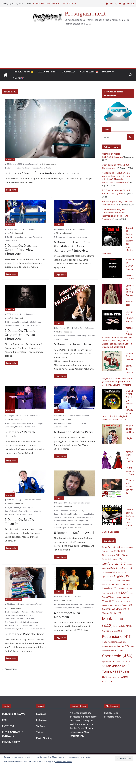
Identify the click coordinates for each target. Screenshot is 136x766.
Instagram (41, 720)
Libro (120, 592)
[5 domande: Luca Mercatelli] (74, 578)
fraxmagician (78, 597)
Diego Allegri (108, 572)
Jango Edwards (69, 517)
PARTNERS (8, 726)
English (122, 576)
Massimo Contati (11, 240)
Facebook (41, 714)
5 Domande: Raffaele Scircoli (20, 434)
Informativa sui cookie (63, 762)
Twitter (40, 732)
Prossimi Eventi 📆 (89, 71)
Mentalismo (9, 427)
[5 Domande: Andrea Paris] (74, 397)
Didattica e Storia (121, 568)
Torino (112, 671)
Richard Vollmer (11, 629)
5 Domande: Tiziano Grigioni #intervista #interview (20, 334)
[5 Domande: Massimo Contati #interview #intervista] (25, 211)
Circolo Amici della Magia (14, 619)
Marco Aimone (22, 626)
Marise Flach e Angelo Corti (77, 521)
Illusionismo (122, 584)
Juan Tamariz (10, 515)
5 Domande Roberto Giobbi (25, 634)
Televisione (117, 666)
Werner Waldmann (38, 629)
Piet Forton (33, 626)
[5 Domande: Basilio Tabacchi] (25, 481)
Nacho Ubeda (45, 168)
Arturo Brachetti (111, 547)
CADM (7, 615)
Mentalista (19, 427)
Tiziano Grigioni (36, 325)
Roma (79, 524)
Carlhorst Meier (17, 615)
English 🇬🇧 (18, 78)
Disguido (121, 572)
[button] (112, 72)
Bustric (72, 511)
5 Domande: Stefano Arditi (74, 532)
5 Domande (60, 237)
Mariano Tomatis (123, 605)
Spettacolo (117, 656)
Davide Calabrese (34, 322)
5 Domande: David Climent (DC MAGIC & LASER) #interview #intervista (74, 246)
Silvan (29, 515)
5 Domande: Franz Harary (73, 344)
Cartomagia (28, 615)
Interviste (10, 159)
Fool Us (30, 424)
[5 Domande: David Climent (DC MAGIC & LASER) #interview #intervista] (74, 211)
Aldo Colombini (72, 604)
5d (8, 237)
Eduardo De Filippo (61, 514)
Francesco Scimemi (111, 581)
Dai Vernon (30, 619)
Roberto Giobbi (24, 629)
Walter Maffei (114, 677)
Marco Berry (108, 605)
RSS (4, 720)
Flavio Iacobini (75, 514)
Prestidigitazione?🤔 (23, 71)
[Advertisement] (68, 48)
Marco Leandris (60, 521)
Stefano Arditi (88, 524)
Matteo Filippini (111, 613)
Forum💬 (106, 71)
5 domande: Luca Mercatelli (67, 615)
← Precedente (9, 669)
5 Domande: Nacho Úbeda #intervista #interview (42, 173)
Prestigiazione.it (85, 13)
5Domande (11, 168)
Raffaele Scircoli (31, 427)
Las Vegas (39, 424)
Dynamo (107, 577)
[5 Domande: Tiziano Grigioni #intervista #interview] (25, 296)
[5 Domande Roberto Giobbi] (25, 582)
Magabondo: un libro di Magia (130, 432)
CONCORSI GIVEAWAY (13, 714)
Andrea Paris (81, 424)
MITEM (57, 524)
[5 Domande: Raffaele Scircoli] (25, 397)
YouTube (40, 726)
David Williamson (25, 511)
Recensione (117, 636)
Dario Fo (79, 511)
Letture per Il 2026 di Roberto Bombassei (130, 295)
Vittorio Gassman (74, 528)
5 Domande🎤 (68, 71)
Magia (108, 601)
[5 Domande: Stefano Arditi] (74, 483)
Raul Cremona (112, 631)
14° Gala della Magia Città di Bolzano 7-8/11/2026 (54, 3)
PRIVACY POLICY (11, 742)
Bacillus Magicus (26, 508)
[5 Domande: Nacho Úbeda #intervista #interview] (50, 128)
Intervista (20, 168)
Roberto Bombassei (115, 642)
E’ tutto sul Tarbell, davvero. (130, 486)
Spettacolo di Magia (113, 661)
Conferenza (114, 563)
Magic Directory (44, 738)
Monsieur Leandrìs (68, 524)
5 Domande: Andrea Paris (73, 432)
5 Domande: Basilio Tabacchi (19, 521)
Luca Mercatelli (74, 608)
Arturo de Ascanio (37, 612)
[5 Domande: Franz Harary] (74, 303)
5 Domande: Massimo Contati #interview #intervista (21, 249)
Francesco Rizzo (60, 608)
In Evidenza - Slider (13, 599)
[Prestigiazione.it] (5, 75)
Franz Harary (81, 336)
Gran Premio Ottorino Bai (14, 622)
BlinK (109, 551)
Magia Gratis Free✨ (48, 71)
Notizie (69, 592)
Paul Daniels (21, 515)
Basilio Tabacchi (11, 511)
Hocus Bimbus (88, 514)
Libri (109, 593)
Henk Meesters (31, 622)
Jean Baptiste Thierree (84, 517)
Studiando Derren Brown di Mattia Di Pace (130, 269)
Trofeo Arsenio (87, 608)
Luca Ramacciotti (31, 164)
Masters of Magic (115, 609)
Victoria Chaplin (60, 528)
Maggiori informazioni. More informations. (82, 732)
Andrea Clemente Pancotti (84, 328)
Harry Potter (9, 325)
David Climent (81, 237)
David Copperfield (87, 604)
